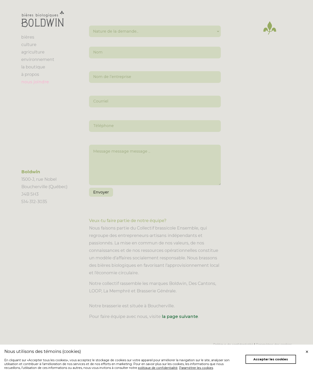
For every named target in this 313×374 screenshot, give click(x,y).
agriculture (33, 52)
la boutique (33, 66)
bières (27, 37)
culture (28, 44)
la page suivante (180, 316)
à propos (30, 74)
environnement (37, 59)
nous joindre (35, 81)
